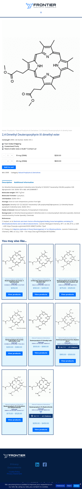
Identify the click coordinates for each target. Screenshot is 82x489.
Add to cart (9, 167)
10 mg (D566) (21, 155)
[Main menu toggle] (41, 12)
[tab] (7, 182)
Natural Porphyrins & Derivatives (27, 130)
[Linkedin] (37, 464)
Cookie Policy (14, 472)
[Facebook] (44, 464)
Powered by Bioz (67, 351)
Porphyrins (11, 130)
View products (14, 294)
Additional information (24, 182)
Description (7, 182)
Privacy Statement (14, 474)
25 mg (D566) (21, 161)
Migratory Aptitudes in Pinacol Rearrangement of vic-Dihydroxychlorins (37, 229)
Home (4, 130)
